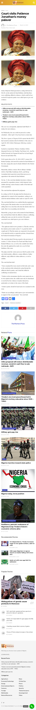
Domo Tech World (9, 706)
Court (6, 302)
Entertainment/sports (7, 686)
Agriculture (4, 679)
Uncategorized (23, 693)
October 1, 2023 (14, 547)
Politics (21, 686)
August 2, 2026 (5, 496)
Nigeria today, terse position (12, 494)
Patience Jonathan (15, 302)
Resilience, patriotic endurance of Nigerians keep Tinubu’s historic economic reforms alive (14, 527)
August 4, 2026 (5, 465)
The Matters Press (12, 25)
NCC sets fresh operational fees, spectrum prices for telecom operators (19, 612)
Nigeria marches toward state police (16, 463)
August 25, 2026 (5, 368)
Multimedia (4, 693)
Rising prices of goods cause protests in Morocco (14, 602)
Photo (21, 683)
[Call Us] (31, 706)
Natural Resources (6, 695)
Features (4, 688)
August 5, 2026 (5, 434)
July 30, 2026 (5, 531)
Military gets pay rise (10, 122)
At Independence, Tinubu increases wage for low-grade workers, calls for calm (22, 543)
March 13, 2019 (24, 25)
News (7, 10)
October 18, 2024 (14, 564)
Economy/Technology (9, 358)
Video (20, 695)
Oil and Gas (22, 681)
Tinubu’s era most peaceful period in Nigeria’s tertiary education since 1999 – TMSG (17, 116)
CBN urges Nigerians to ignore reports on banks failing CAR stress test (21, 552)
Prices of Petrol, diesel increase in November (20, 632)
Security (21, 688)
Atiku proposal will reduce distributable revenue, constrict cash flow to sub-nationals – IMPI (16, 110)
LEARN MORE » (5, 654)
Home (2, 10)
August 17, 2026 (5, 403)
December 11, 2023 (14, 556)
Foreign (3, 690)
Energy (5, 490)
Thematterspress (24, 690)
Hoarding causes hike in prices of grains (18, 626)
